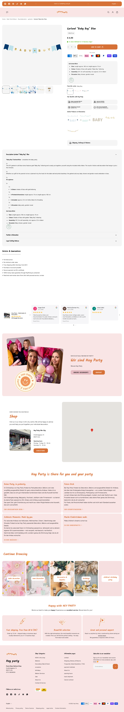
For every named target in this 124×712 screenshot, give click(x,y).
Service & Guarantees (11, 251)
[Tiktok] (17, 4)
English (8, 703)
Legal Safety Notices (12, 241)
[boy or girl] (85, 91)
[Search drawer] (108, 12)
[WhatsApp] (25, 4)
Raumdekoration (22, 19)
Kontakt (99, 372)
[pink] (78, 91)
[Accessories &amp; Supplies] (62, 578)
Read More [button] (36, 321)
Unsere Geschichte (81, 372)
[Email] (21, 4)
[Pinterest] (13, 4)
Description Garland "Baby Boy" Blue (17, 154)
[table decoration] (14, 578)
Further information (12, 235)
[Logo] (62, 12)
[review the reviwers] (56, 307)
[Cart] (117, 12)
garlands (30, 19)
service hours (102, 635)
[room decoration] (38, 578)
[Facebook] (9, 4)
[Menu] (7, 12)
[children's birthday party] (110, 578)
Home (3, 19)
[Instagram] (5, 4)
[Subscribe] (115, 666)
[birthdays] (86, 578)
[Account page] (113, 12)
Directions (40, 451)
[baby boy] (70, 91)
